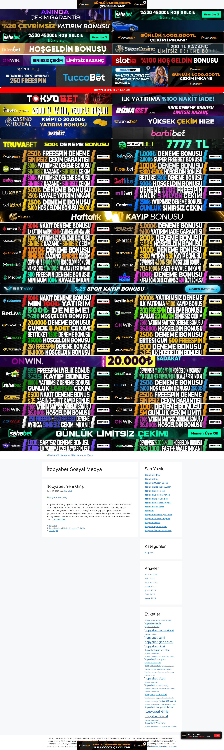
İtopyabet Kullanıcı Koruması (158, 503)
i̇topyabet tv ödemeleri (151, 688)
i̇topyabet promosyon (151, 672)
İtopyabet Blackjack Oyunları (158, 487)
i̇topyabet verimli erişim (152, 691)
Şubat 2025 (150, 590)
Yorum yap (53, 531)
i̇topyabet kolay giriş (168, 666)
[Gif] (112, 216)
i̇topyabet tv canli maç (156, 685)
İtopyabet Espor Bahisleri (156, 499)
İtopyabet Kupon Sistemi (152, 720)
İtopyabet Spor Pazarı (155, 491)
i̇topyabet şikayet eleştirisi (153, 704)
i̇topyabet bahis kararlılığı (152, 627)
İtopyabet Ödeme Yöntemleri (158, 530)
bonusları (147, 620)
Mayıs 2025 (150, 586)
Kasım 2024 (150, 598)
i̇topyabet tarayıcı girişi (152, 682)
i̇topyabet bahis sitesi (159, 630)
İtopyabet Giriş (151, 479)
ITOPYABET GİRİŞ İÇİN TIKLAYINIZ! (112, 90)
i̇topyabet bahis (153, 623)
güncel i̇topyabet (166, 620)
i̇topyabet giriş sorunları (157, 650)
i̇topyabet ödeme (150, 698)
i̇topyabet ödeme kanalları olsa (165, 698)
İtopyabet (53, 526)
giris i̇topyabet (155, 620)
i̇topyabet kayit (153, 665)
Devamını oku (59, 519)
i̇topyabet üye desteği (151, 701)
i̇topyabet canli (155, 637)
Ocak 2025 (150, 594)
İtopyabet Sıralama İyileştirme (158, 515)
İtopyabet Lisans (152, 522)
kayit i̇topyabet (166, 704)
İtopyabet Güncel (156, 716)
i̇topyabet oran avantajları (164, 669)
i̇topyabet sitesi (155, 678)
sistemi (174, 704)
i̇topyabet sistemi (150, 675)
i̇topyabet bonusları (150, 634)
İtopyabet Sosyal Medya (58, 528)
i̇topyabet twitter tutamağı (167, 688)
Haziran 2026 (151, 574)
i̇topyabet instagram (155, 659)
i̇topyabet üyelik (167, 701)
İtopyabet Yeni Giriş (65, 486)
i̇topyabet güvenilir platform (153, 656)
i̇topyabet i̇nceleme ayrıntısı (153, 663)
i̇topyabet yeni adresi (156, 694)
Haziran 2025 (151, 582)
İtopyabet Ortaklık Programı (157, 519)
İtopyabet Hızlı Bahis (154, 507)
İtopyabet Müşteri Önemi (156, 483)
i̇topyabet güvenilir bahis (152, 653)
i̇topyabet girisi (155, 646)
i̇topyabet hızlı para (168, 656)
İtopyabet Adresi (152, 475)
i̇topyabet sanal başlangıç (166, 672)
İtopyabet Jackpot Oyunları (157, 495)
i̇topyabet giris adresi (159, 642)
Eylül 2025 (149, 578)
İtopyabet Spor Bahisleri (156, 526)
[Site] (56, 156)
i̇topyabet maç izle (150, 669)
